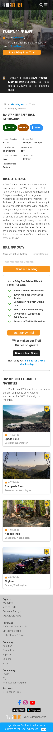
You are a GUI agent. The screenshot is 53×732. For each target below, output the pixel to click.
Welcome (8, 602)
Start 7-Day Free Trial (22, 52)
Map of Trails (9, 607)
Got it (44, 729)
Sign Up (6, 678)
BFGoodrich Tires (12, 692)
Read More (17, 46)
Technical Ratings (12, 611)
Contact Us (8, 650)
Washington (17, 104)
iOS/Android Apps (12, 615)
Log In (6, 674)
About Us (7, 646)
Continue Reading (26, 269)
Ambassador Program (14, 682)
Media (6, 663)
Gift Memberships (12, 630)
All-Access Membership (15, 626)
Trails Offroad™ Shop (13, 635)
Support (7, 654)
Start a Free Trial (23, 332)
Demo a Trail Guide (26, 353)
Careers (7, 658)
